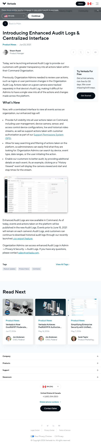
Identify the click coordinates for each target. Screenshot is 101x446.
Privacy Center (49, 430)
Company (6, 356)
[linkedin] (88, 52)
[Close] (98, 10)
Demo (80, 4)
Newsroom (7, 377)
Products (6, 363)
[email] (95, 52)
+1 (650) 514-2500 (50, 396)
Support (6, 370)
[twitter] (47, 425)
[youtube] (59, 425)
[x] (81, 52)
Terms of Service (64, 430)
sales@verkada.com (28, 252)
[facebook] (73, 52)
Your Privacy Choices (43, 436)
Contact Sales (50, 408)
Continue (36, 16)
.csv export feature (22, 238)
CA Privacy (59, 436)
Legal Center (35, 430)
